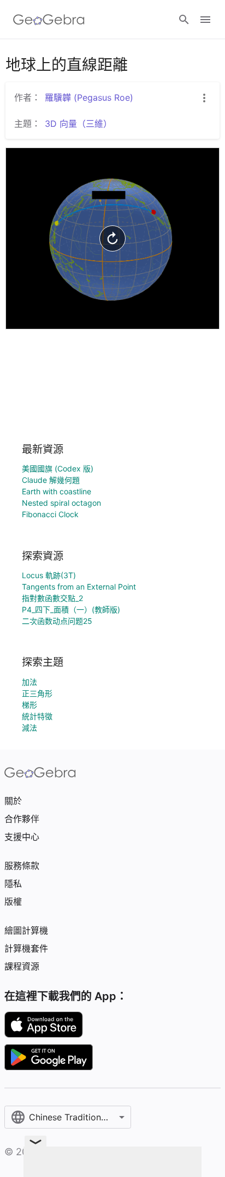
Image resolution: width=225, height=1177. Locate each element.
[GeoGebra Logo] (49, 19)
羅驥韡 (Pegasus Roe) (89, 97)
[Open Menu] (205, 19)
